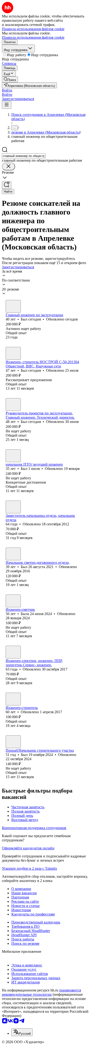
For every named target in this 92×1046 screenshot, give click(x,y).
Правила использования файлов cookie (33, 37)
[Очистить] (8, 166)
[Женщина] (13, 601)
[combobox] (24, 155)
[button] (7, 90)
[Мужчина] (13, 306)
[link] (10, 79)
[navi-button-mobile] (6, 105)
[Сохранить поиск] (6, 185)
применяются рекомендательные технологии (41, 992)
